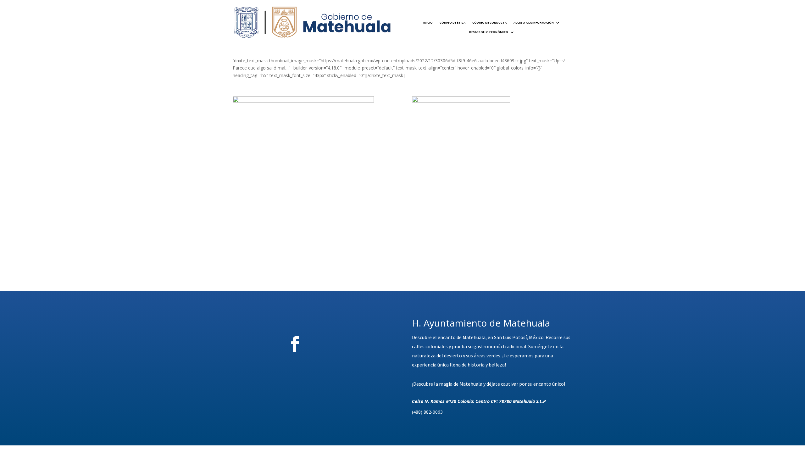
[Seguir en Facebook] (295, 344)
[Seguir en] (330, 344)
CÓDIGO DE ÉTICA (452, 22)
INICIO (428, 22)
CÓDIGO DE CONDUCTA (489, 22)
